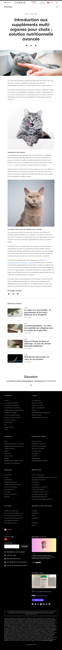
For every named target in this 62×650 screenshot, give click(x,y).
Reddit (34, 525)
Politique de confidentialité (13, 513)
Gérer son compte (38, 405)
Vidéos (6, 477)
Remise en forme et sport (12, 417)
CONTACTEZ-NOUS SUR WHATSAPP (17, 562)
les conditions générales (47, 640)
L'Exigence (35, 482)
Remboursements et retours (13, 446)
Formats (7, 496)
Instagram (35, 513)
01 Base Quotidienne (38, 489)
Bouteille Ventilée (10, 494)
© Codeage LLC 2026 (31, 644)
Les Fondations (9, 489)
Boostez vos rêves (38, 448)
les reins (10, 165)
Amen (6, 451)
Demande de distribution (12, 463)
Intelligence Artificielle (12, 484)
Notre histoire (36, 441)
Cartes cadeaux (9, 448)
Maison (6, 400)
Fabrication (36, 458)
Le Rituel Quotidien (10, 487)
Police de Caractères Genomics (42, 499)
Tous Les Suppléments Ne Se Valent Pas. (45, 477)
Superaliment (8, 422)
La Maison (35, 484)
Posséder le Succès (10, 482)
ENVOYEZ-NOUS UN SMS (14, 558)
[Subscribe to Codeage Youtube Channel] (5, 540)
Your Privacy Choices (11, 520)
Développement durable (39, 460)
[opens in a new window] (57, 6)
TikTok (34, 515)
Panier (34, 410)
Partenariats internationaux (13, 460)
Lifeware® (35, 453)
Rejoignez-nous (34, 2)
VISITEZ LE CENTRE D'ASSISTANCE (17, 565)
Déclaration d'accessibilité (13, 518)
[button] (7, 3)
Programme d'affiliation (40, 417)
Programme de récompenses (41, 412)
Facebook (35, 518)
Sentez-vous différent (39, 446)
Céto (5, 429)
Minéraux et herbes (10, 412)
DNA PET (6, 458)
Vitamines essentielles (11, 405)
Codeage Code (36, 451)
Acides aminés (8, 427)
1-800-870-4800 (11, 555)
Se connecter (42, 2)
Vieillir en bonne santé (12, 415)
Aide (5, 441)
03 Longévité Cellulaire (39, 494)
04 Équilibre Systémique (39, 496)
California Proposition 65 (12, 515)
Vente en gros (36, 415)
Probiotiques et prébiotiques (13, 410)
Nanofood (7, 453)
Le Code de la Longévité (40, 487)
